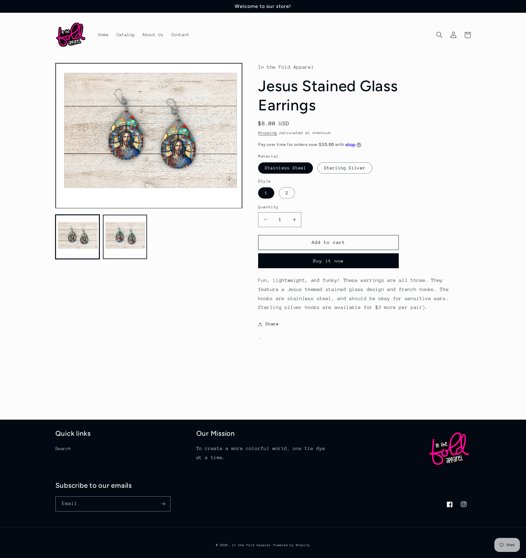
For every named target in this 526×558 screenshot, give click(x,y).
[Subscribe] (163, 503)
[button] (440, 35)
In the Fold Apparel (251, 545)
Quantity (268, 207)
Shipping (267, 133)
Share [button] (272, 323)
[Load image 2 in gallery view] (125, 237)
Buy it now (328, 260)
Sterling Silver (345, 167)
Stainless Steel (285, 167)
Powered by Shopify (291, 545)
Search (63, 448)
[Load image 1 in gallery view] (77, 237)
